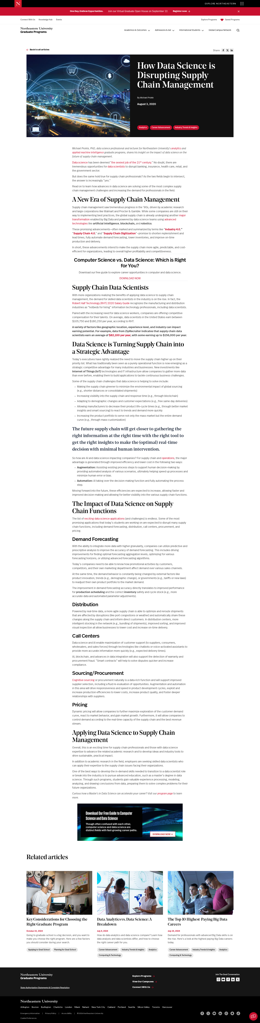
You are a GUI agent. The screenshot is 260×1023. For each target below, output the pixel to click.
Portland (122, 1007)
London (68, 1007)
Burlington (46, 1007)
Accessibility (67, 1013)
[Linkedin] (220, 1013)
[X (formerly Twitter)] (208, 1013)
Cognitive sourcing (83, 680)
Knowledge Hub (46, 20)
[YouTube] (214, 1013)
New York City (98, 1007)
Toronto (156, 1007)
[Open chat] (253, 1016)
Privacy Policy (50, 1013)
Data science (80, 162)
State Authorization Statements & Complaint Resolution (45, 988)
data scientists (116, 167)
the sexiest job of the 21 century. (131, 162)
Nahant (85, 1007)
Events (59, 20)
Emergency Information (30, 1013)
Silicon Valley (144, 1007)
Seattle (131, 1007)
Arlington (24, 1007)
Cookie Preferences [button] (28, 1018)
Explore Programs (209, 20)
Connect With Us (27, 20)
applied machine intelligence (88, 152)
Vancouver (167, 1007)
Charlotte (58, 1007)
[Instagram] (226, 1013)
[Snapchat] (232, 1013)
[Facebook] (202, 1013)
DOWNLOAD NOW (130, 278)
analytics (176, 148)
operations (168, 458)
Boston (35, 1007)
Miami (77, 1007)
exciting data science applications (104, 519)
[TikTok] (238, 1013)
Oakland (111, 1007)
